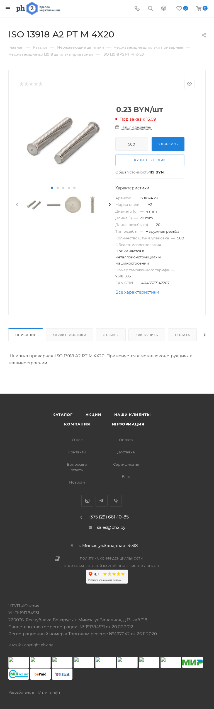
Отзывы (111, 335)
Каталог (62, 414)
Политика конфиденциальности (111, 558)
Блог (126, 476)
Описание (25, 335)
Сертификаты (126, 464)
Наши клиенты (132, 414)
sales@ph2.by (111, 527)
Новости (77, 482)
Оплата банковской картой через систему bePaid (111, 566)
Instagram (87, 501)
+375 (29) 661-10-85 (108, 517)
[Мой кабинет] (163, 8)
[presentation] (16, 204)
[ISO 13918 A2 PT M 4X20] (63, 140)
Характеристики (69, 335)
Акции (93, 414)
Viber (116, 501)
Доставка (126, 452)
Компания (77, 424)
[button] (52, 188)
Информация (128, 424)
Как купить (146, 335)
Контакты (77, 452)
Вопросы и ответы (77, 467)
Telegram (102, 501)
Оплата (182, 335)
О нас (77, 439)
